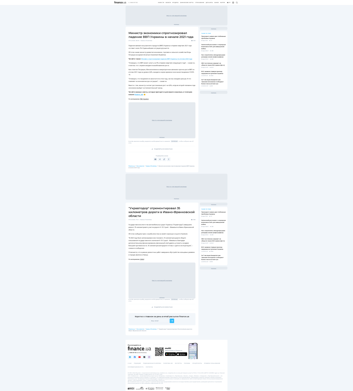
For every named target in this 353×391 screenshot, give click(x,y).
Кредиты (175, 2)
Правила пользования (212, 363)
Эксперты (178, 363)
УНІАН (142, 259)
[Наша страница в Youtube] (139, 357)
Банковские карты (187, 2)
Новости (161, 2)
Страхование (199, 2)
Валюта (168, 2)
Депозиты (209, 2)
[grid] (176, 253)
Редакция (137, 363)
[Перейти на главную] (120, 2)
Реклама (187, 363)
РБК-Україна (144, 99)
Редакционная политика (152, 363)
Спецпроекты (197, 363)
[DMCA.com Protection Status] (131, 390)
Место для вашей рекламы (176, 15)
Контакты (149, 367)
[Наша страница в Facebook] (135, 357)
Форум (222, 2)
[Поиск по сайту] (237, 2)
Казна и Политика (146, 40)
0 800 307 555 (134, 2)
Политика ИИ (168, 363)
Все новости (140, 166)
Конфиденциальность (136, 367)
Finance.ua (132, 166)
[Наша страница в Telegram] (130, 357)
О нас (130, 363)
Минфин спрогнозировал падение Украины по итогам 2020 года (166, 59)
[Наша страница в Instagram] (149, 357)
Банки (216, 2)
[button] (172, 321)
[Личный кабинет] (233, 2)
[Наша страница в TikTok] (144, 357)
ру (230, 2)
